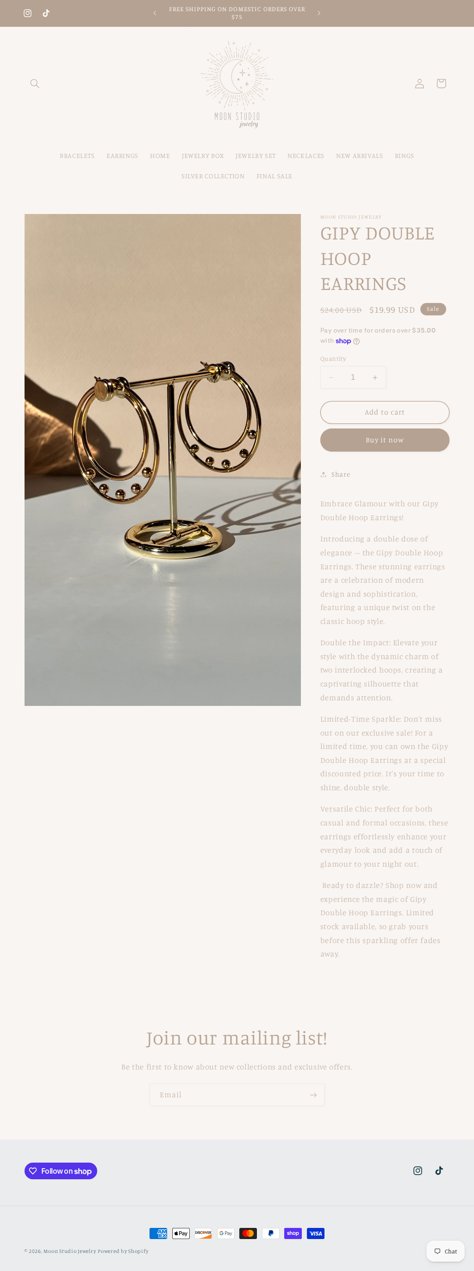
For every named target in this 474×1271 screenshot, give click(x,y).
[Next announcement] (319, 13)
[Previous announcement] (154, 13)
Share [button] (340, 474)
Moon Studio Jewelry (70, 1251)
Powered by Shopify (123, 1251)
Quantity (333, 358)
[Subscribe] (313, 1094)
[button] (35, 83)
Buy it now (385, 439)
